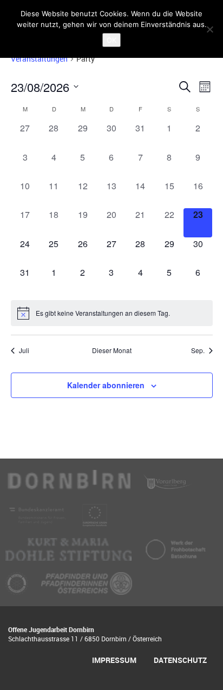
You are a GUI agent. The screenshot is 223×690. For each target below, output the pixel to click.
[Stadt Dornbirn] (69, 486)
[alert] (112, 313)
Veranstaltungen (39, 59)
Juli (24, 350)
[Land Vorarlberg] (168, 486)
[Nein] (209, 29)
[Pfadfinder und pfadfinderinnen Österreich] (86, 588)
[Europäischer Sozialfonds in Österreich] (95, 520)
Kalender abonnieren (106, 385)
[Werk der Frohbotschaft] (175, 554)
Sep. (198, 350)
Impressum (114, 660)
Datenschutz (180, 660)
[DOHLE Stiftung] (69, 554)
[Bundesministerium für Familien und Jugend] (38, 520)
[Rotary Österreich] (18, 588)
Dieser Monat (112, 350)
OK (111, 40)
